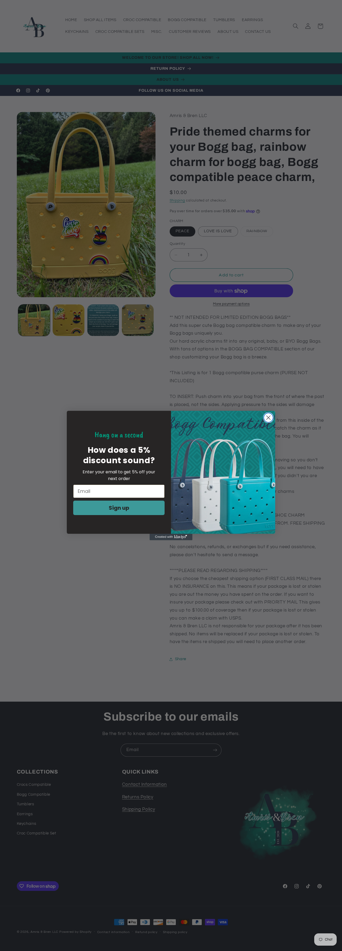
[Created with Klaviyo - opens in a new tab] (171, 537)
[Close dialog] (268, 417)
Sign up (119, 508)
